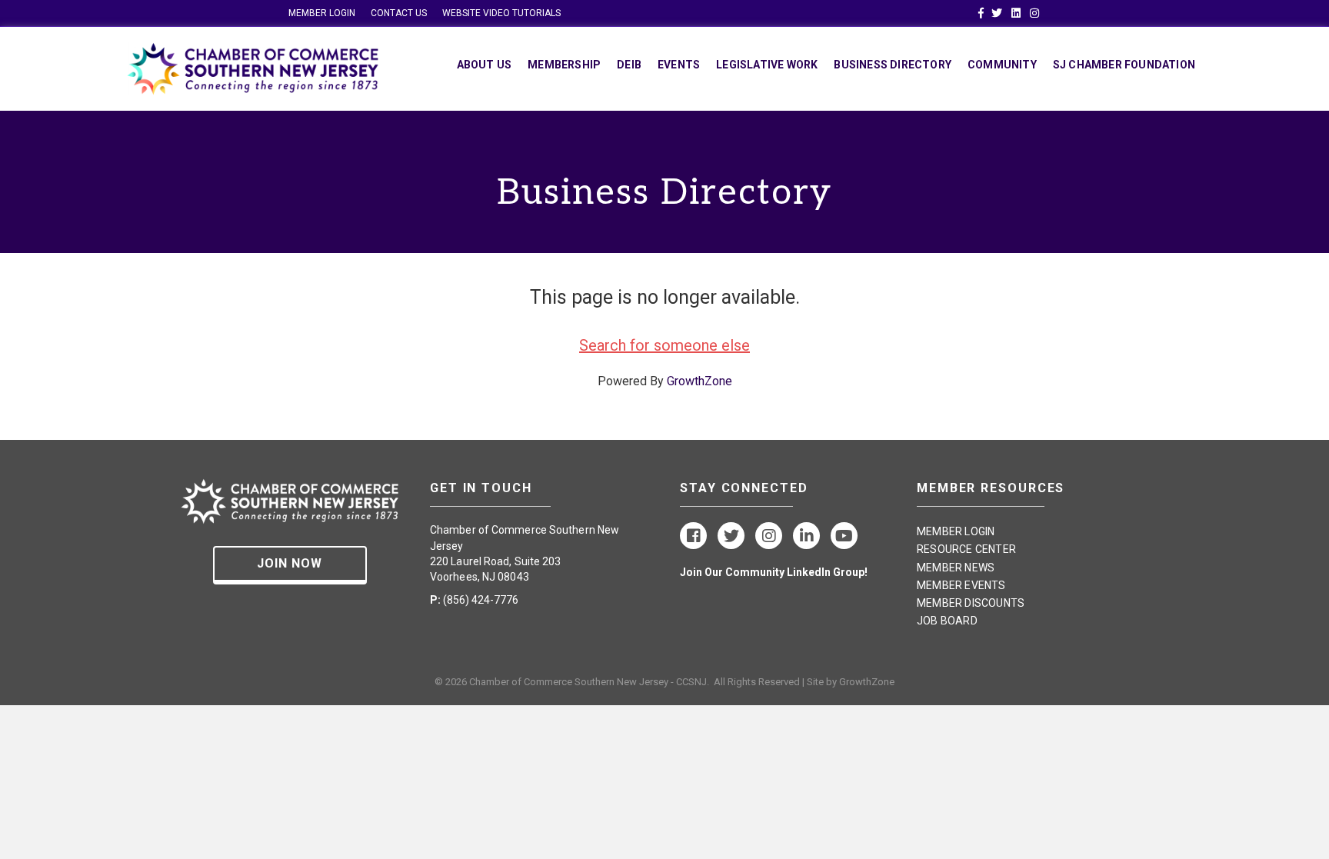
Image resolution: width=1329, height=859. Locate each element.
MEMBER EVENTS (961, 585)
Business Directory (892, 64)
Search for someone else (664, 345)
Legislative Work (767, 64)
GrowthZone (699, 381)
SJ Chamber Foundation (1124, 64)
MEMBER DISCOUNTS (970, 603)
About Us (484, 64)
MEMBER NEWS (955, 567)
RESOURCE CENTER (966, 549)
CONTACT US (399, 13)
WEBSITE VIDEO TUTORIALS (501, 13)
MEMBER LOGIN (321, 13)
